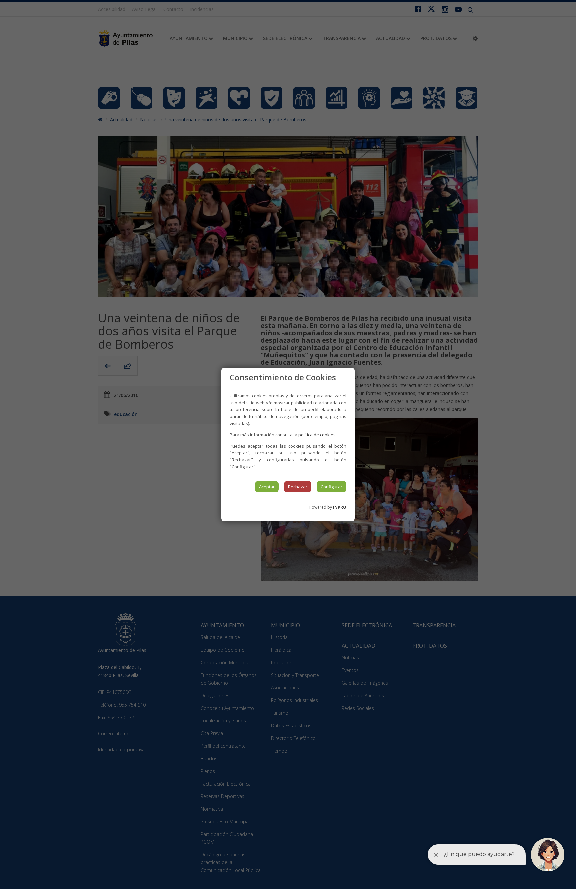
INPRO (339, 507)
